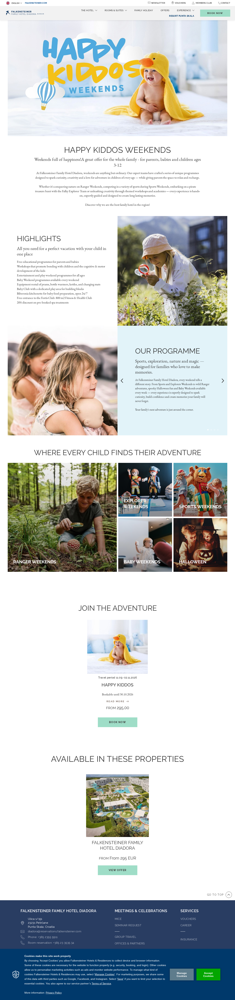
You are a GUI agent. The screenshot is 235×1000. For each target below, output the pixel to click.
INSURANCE (188, 939)
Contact (225, 3)
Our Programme (167, 351)
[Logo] (25, 13)
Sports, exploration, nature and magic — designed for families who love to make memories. (169, 366)
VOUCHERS (188, 919)
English (15, 3)
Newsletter (158, 3)
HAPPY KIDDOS (117, 685)
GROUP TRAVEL (125, 937)
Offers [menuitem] (165, 10)
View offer (117, 870)
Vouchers (180, 3)
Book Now (117, 722)
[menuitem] (181, 16)
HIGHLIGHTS (39, 238)
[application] (117, 974)
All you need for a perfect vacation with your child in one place (61, 251)
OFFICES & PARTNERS (130, 943)
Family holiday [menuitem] (143, 10)
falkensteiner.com (36, 3)
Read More (116, 701)
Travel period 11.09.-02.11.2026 (117, 677)
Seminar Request (128, 925)
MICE (118, 919)
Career (186, 925)
